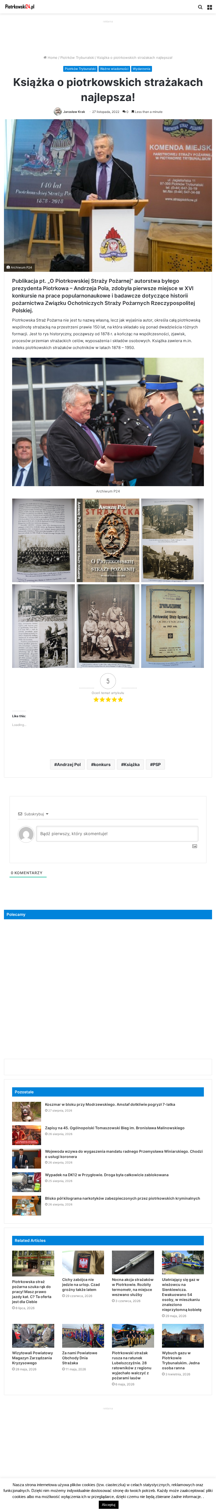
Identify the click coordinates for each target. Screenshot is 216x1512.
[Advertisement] (108, 36)
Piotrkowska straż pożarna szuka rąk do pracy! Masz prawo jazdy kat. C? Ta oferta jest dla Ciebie (31, 1291)
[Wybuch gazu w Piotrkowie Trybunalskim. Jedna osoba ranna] (183, 1336)
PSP (157, 764)
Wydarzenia (141, 69)
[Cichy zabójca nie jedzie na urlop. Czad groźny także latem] (83, 1262)
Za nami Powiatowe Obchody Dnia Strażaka (79, 1358)
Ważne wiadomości (114, 69)
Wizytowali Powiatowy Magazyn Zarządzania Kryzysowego (32, 1358)
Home (52, 57)
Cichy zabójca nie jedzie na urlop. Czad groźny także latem (81, 1284)
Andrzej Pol (69, 764)
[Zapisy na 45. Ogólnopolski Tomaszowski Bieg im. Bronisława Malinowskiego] (26, 1135)
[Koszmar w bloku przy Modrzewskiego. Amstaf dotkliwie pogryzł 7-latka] (26, 1112)
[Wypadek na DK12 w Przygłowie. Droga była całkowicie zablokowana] (26, 1182)
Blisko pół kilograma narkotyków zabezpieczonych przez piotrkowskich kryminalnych (122, 1198)
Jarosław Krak (74, 112)
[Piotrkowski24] (20, 7)
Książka (132, 764)
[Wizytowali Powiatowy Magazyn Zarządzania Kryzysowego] (33, 1336)
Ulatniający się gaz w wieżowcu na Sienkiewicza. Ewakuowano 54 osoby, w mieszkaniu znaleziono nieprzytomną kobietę (182, 1294)
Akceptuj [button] (108, 1505)
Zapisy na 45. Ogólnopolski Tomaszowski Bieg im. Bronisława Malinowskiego (115, 1128)
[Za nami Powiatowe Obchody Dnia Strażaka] (83, 1336)
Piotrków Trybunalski (77, 57)
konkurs (102, 764)
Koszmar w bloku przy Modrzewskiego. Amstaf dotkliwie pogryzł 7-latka (110, 1104)
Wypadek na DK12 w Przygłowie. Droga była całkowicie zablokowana (107, 1175)
